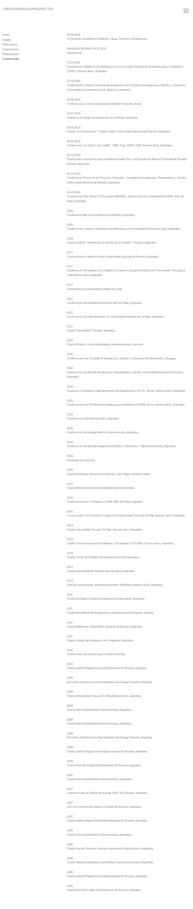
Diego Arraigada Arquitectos (29, 9)
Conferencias (11, 58)
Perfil (6, 34)
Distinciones (10, 44)
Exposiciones (11, 49)
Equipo (7, 39)
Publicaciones (11, 54)
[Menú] (186, 11)
